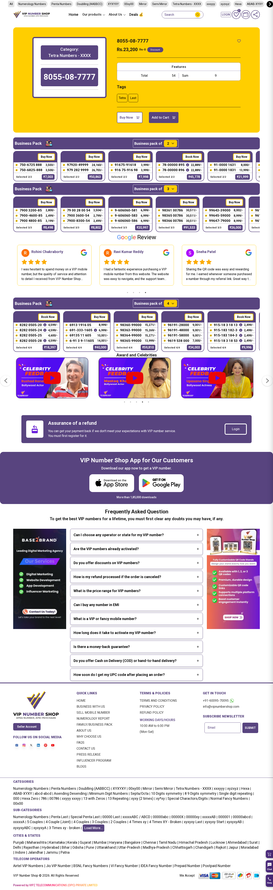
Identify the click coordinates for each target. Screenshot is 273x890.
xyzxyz (225, 4)
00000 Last (111, 817)
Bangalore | (133, 842)
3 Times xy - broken (64, 828)
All (11, 4)
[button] (269, 854)
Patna (65, 852)
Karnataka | (57, 842)
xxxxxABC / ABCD (136, 817)
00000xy (193, 817)
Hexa (245, 788)
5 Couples (35, 822)
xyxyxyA (39, 828)
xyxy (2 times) (142, 798)
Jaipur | (234, 847)
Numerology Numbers (32, 4)
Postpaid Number (216, 866)
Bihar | (66, 847)
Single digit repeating (235, 793)
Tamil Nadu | (168, 842)
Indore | (20, 852)
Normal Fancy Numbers (229, 798)
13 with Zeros (94, 798)
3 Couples (100, 822)
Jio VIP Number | (59, 866)
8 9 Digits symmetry (200, 793)
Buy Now (126, 117)
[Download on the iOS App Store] (111, 483)
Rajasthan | (32, 847)
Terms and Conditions (158, 700)
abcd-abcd (43, 793)
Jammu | (52, 852)
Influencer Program (94, 760)
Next (263, 265)
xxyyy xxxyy (71, 798)
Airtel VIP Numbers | (29, 866)
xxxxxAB (209, 817)
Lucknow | (218, 842)
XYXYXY (113, 4)
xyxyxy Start (214, 822)
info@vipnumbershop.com (221, 706)
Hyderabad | (51, 847)
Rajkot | (221, 847)
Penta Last (59, 817)
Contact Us (86, 748)
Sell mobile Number (93, 712)
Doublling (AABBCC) (89, 4)
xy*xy (160, 798)
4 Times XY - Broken (165, 822)
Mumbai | (100, 842)
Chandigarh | (204, 847)
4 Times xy (137, 822)
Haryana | (116, 842)
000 (16, 798)
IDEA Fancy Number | (157, 866)
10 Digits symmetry (166, 793)
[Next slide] (270, 4)
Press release (89, 754)
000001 (224, 817)
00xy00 (129, 4)
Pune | (90, 847)
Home (73, 14)
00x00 (18, 803)
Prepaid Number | (188, 866)
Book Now (192, 156)
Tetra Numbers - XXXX (187, 4)
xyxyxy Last (193, 822)
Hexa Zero (30, 798)
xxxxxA (18, 822)
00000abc (161, 817)
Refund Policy (151, 712)
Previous (10, 265)
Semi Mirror (159, 4)
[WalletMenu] (245, 14)
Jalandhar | (36, 852)
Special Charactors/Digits (187, 798)
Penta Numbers (61, 4)
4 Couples (81, 822)
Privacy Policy (152, 706)
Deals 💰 (136, 14)
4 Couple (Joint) (58, 822)
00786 (54, 798)
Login (236, 429)
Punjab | (19, 842)
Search (169, 14)
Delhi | (18, 847)
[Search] (197, 14)
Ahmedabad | (237, 842)
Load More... (93, 828)
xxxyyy (211, 4)
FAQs (80, 742)
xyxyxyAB (234, 822)
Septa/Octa (139, 793)
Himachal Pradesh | (194, 842)
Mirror (143, 4)
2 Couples (119, 822)
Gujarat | (86, 842)
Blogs (81, 766)
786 (44, 798)
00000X (177, 817)
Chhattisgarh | (183, 847)
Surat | (253, 842)
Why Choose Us (89, 736)
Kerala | (73, 842)
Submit (250, 727)
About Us (84, 730)
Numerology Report (93, 718)
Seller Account (27, 726)
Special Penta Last (85, 817)
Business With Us (91, 706)
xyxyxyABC (22, 828)
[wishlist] (239, 41)
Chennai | (150, 842)
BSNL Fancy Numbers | (91, 866)
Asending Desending (70, 793)
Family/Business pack (94, 724)
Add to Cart (160, 117)
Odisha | (78, 847)
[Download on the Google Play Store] (161, 483)
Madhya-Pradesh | (157, 847)
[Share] (255, 14)
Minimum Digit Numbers (108, 793)
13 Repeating (118, 798)
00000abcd (242, 817)
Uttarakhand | (107, 847)
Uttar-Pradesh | (130, 847)
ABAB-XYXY (22, 793)
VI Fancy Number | (125, 866)
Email (211, 727)
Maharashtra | (37, 842)
